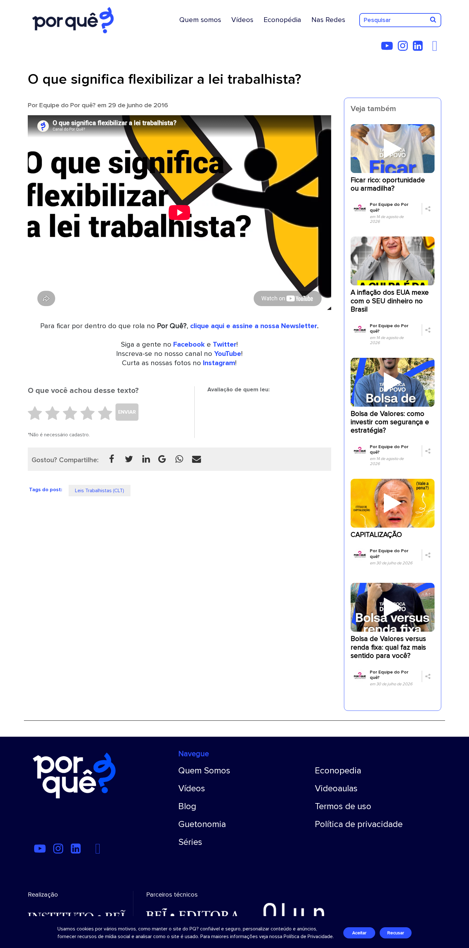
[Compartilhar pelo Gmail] (162, 459)
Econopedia (338, 770)
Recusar (395, 933)
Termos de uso (343, 806)
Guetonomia (202, 824)
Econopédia (282, 19)
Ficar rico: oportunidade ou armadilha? (388, 184)
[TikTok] (430, 48)
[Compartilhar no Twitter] (129, 459)
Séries (190, 842)
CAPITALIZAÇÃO (376, 534)
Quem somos (200, 19)
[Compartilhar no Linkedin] (146, 459)
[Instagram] (405, 48)
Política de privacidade (359, 824)
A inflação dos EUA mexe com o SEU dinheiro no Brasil (390, 301)
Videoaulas (336, 788)
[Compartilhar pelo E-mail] (197, 459)
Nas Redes (328, 19)
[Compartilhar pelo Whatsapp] (179, 459)
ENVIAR (127, 412)
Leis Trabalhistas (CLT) (99, 490)
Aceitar (359, 933)
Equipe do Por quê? (67, 105)
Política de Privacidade (308, 936)
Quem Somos (204, 770)
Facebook (189, 344)
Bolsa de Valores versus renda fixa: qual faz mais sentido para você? (388, 647)
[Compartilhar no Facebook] (112, 459)
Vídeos (242, 19)
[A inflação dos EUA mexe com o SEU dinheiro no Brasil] (393, 261)
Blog (187, 806)
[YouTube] (389, 48)
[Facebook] (436, 48)
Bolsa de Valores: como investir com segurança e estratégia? (390, 422)
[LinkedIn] (420, 48)
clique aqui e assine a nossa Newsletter (253, 325)
